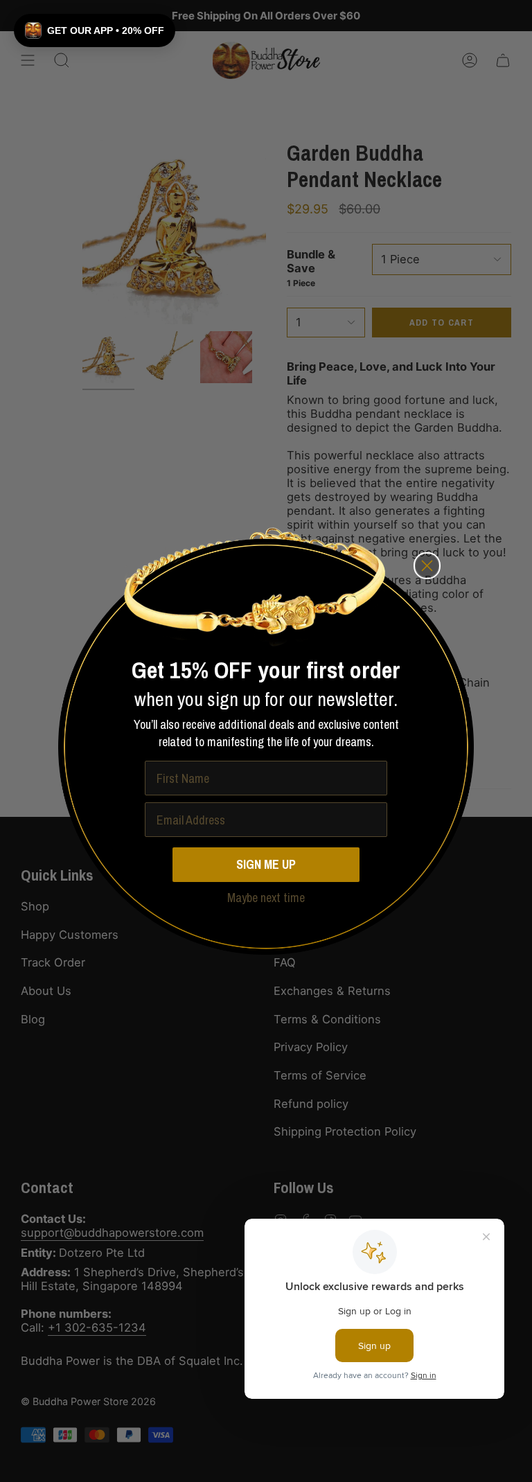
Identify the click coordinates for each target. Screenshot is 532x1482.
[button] (94, 30)
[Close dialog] (427, 566)
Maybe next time (266, 897)
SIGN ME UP (266, 864)
